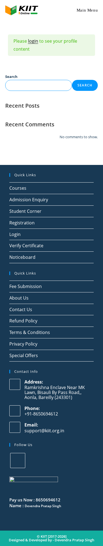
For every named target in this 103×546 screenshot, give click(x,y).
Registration (22, 223)
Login (15, 234)
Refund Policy (23, 321)
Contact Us (20, 309)
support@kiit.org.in (44, 431)
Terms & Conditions (29, 332)
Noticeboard (22, 257)
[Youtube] (17, 460)
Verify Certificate (26, 246)
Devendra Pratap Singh (74, 539)
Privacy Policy (23, 344)
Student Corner (25, 211)
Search (11, 76)
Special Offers (23, 355)
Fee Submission (25, 286)
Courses (17, 188)
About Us (19, 298)
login (33, 41)
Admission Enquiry (28, 200)
